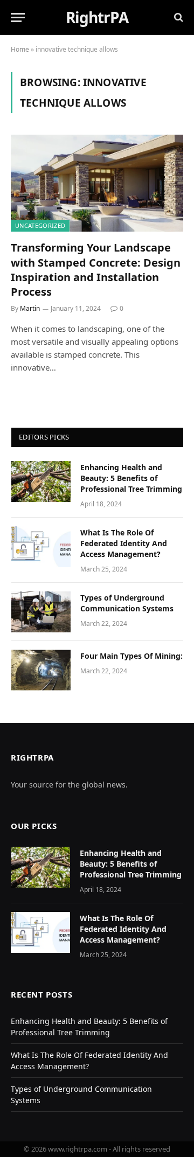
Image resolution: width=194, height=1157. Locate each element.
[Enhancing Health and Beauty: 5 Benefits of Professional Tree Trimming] (41, 481)
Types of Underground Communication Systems (127, 603)
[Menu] (18, 17)
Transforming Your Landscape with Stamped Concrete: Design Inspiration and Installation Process (96, 269)
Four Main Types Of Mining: (131, 656)
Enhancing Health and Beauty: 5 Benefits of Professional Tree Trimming (131, 478)
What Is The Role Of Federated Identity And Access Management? (123, 543)
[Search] (177, 17)
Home (20, 49)
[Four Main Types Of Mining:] (41, 670)
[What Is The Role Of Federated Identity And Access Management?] (41, 546)
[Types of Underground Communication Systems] (41, 611)
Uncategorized (40, 225)
